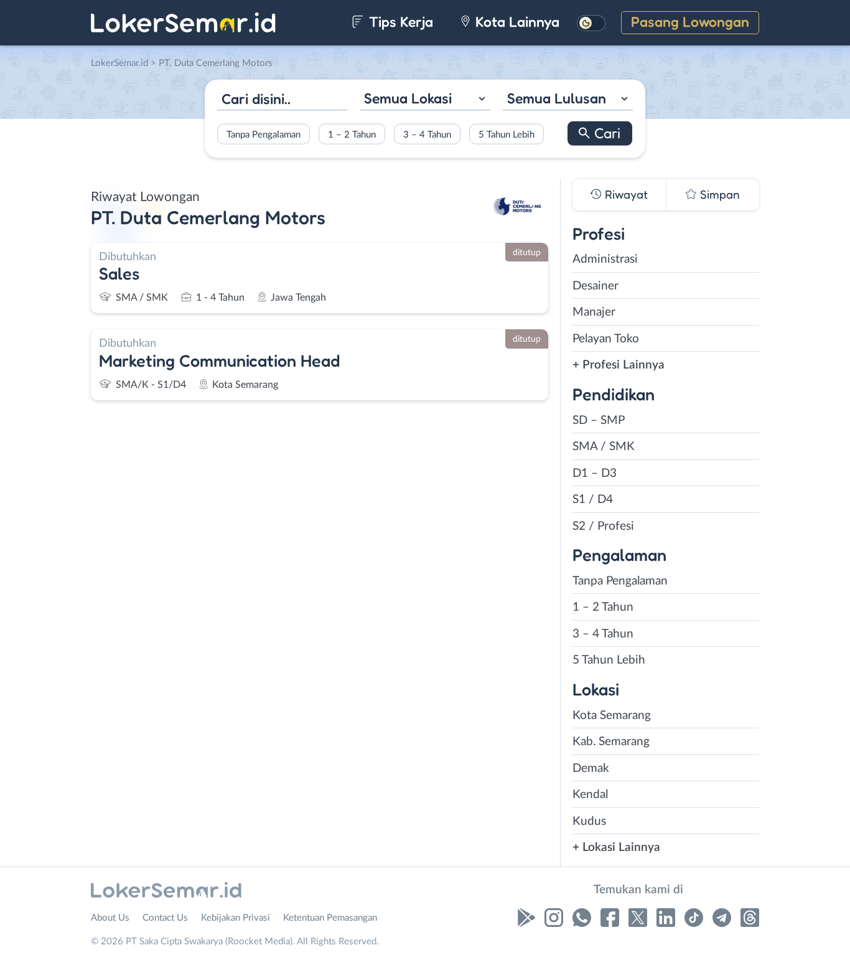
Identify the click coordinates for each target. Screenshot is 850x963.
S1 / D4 (592, 499)
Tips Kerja (399, 21)
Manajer (593, 312)
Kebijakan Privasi (235, 918)
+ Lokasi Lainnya (616, 847)
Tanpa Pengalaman (264, 134)
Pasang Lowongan (690, 21)
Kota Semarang (611, 715)
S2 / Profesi (603, 526)
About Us (110, 918)
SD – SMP (598, 420)
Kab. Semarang (611, 742)
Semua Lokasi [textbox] (408, 98)
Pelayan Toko (605, 339)
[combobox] (425, 100)
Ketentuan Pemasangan (330, 918)
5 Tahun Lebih (507, 134)
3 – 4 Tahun (427, 134)
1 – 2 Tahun (352, 134)
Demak (590, 768)
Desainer (595, 286)
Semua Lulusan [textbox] (556, 98)
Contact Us (165, 918)
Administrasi (605, 259)
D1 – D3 (594, 473)
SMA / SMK (603, 447)
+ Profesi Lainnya (618, 365)
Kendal (590, 795)
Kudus (589, 821)
